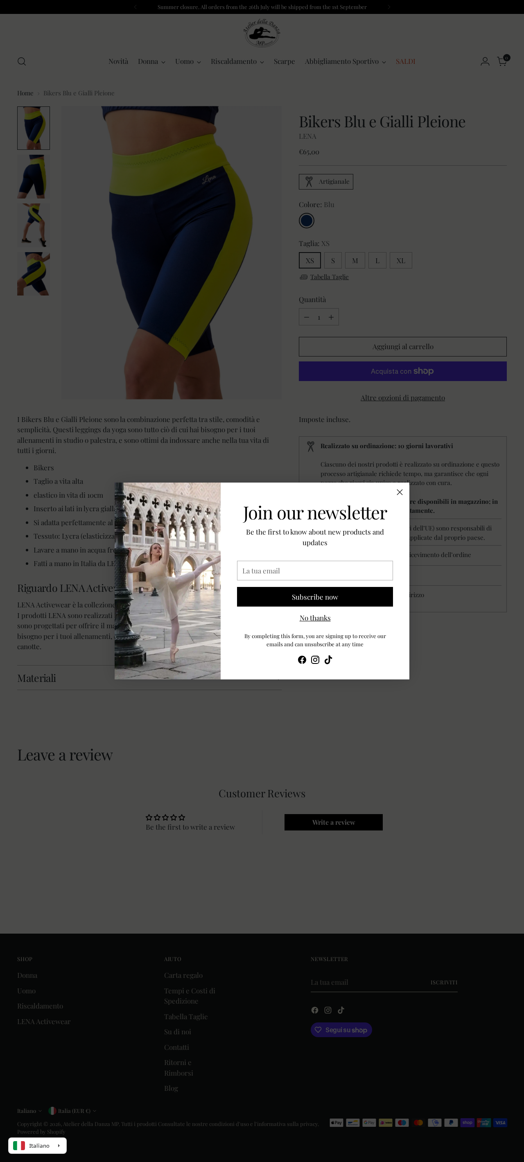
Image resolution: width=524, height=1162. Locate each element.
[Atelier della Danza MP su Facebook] (302, 661)
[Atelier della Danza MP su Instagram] (315, 661)
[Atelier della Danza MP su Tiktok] (328, 661)
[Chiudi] (399, 492)
